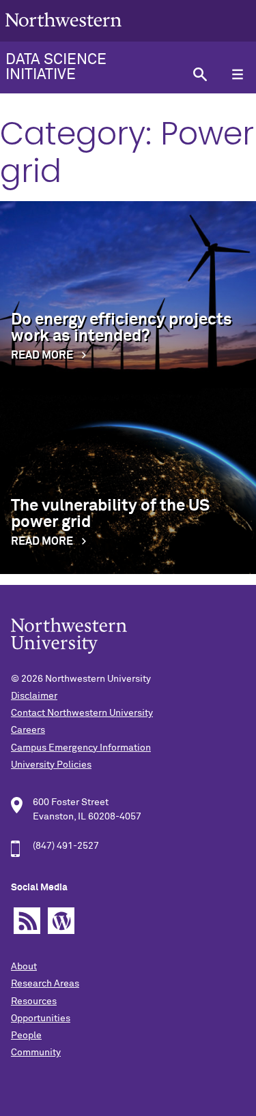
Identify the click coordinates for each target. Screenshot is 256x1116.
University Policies (51, 765)
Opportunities (40, 1018)
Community (36, 1052)
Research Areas (45, 984)
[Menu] (237, 74)
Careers (28, 730)
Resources (34, 1001)
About (24, 966)
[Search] (199, 74)
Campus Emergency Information (81, 748)
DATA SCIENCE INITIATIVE (55, 67)
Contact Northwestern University (82, 713)
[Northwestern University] (63, 35)
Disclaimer (34, 696)
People (26, 1035)
